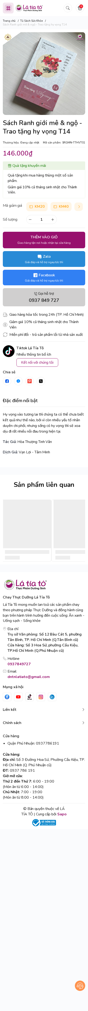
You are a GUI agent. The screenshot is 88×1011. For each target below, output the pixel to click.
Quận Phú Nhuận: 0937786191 (33, 743)
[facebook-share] (7, 381)
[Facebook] (7, 697)
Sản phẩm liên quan (44, 484)
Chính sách (12, 722)
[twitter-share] (41, 381)
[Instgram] (41, 697)
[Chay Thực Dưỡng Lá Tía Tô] (29, 8)
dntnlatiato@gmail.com (29, 676)
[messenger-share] (18, 381)
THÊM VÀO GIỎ (44, 240)
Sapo (62, 814)
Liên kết (9, 709)
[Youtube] (18, 697)
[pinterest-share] (29, 381)
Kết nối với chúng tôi (37, 362)
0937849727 (19, 664)
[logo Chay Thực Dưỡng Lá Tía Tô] (44, 585)
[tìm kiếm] (68, 8)
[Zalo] (52, 697)
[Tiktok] (29, 697)
